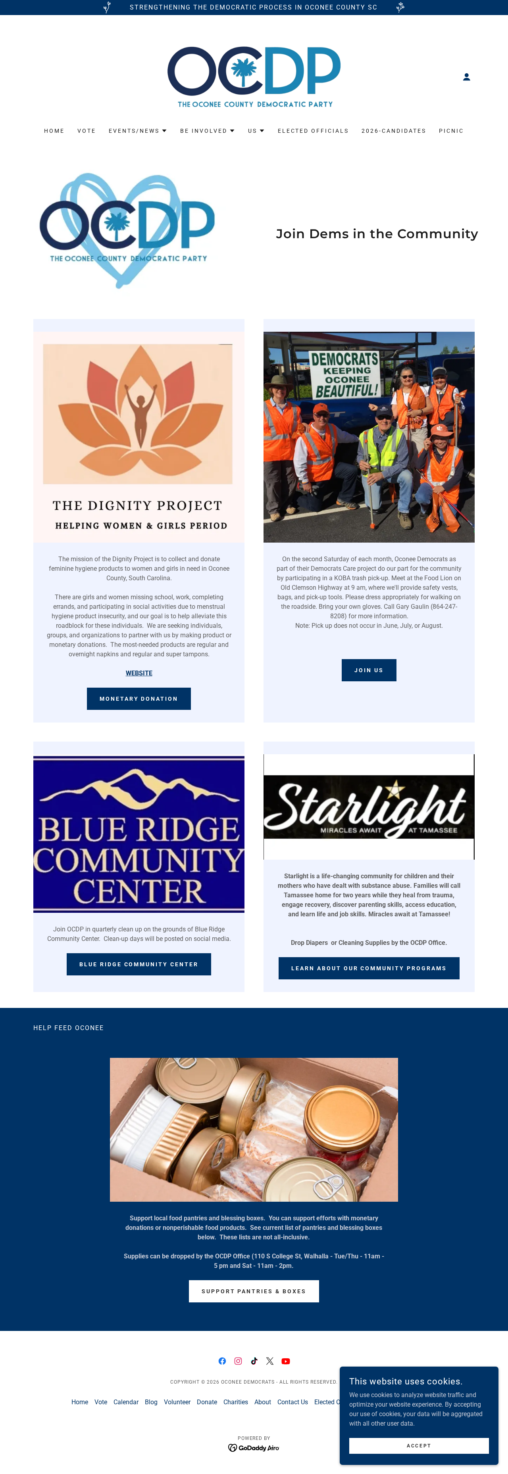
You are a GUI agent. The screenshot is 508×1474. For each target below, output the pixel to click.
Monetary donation (139, 699)
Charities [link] (235, 1402)
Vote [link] (86, 131)
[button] (467, 77)
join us (369, 670)
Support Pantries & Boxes (254, 1291)
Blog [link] (151, 1402)
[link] (254, 76)
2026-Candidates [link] (394, 131)
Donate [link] (207, 1402)
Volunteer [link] (177, 1402)
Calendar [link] (126, 1402)
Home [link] (54, 131)
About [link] (262, 1402)
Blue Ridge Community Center (139, 964)
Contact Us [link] (292, 1402)
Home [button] (79, 1402)
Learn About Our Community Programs (369, 968)
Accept (419, 1445)
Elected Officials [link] (313, 131)
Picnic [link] (451, 131)
